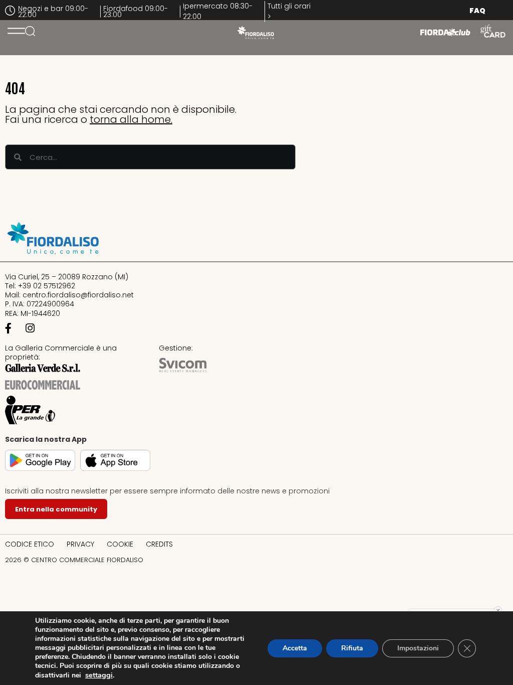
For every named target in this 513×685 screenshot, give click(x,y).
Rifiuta (352, 648)
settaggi (99, 674)
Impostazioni (418, 648)
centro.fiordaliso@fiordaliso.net (78, 295)
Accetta (295, 648)
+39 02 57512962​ (46, 286)
